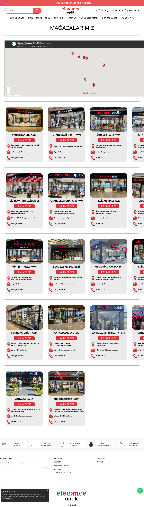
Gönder (45, 468)
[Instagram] (2, 480)
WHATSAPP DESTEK (61, 465)
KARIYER (99, 462)
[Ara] (37, 10)
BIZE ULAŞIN (58, 458)
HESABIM (57, 462)
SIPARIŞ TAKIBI (59, 469)
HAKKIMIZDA (101, 458)
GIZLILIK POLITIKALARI (62, 472)
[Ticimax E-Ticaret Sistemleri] (72, 505)
